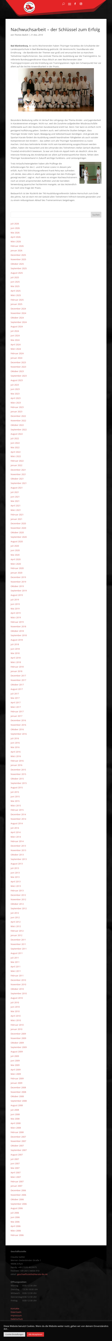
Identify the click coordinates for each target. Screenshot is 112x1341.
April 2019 (16, 613)
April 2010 (16, 1015)
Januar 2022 (16, 465)
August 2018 (17, 639)
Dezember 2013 (18, 845)
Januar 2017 (16, 716)
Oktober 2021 (17, 478)
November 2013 (18, 850)
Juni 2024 (15, 335)
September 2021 (19, 483)
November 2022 (18, 420)
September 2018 (19, 635)
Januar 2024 (16, 358)
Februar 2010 (17, 1024)
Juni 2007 (15, 1163)
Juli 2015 (15, 792)
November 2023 (18, 366)
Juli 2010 (15, 1002)
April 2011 (16, 966)
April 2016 (16, 751)
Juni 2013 (15, 872)
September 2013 (19, 859)
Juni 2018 (15, 648)
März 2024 (16, 348)
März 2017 (16, 707)
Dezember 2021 (18, 469)
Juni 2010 (15, 1006)
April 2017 (16, 702)
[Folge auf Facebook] (75, 3)
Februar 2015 (17, 809)
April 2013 (16, 881)
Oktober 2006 (17, 1199)
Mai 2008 (15, 1118)
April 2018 (16, 657)
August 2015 (17, 787)
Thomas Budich (21, 34)
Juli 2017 (15, 693)
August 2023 (17, 380)
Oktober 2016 (17, 729)
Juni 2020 (15, 550)
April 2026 (16, 237)
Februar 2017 (17, 711)
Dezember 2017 (18, 675)
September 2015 (19, 783)
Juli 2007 (15, 1159)
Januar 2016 (16, 765)
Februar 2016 (17, 760)
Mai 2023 (15, 393)
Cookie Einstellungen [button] (14, 1334)
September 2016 (19, 733)
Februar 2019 (17, 622)
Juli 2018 (15, 644)
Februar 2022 (17, 460)
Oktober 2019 (17, 586)
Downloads (16, 1312)
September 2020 (19, 537)
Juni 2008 (15, 1114)
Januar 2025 (16, 304)
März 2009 (16, 1074)
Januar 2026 (16, 250)
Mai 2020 (15, 554)
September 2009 (19, 1047)
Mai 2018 (15, 653)
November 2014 (18, 819)
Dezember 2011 (18, 939)
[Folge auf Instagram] (81, 3)
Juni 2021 (15, 496)
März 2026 (16, 241)
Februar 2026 (17, 246)
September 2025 (19, 268)
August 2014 (17, 823)
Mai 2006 (15, 1221)
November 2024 (18, 313)
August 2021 (17, 487)
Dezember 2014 (18, 814)
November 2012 (18, 899)
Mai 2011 (15, 962)
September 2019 (19, 590)
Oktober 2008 (17, 1096)
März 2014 (16, 836)
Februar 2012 (17, 930)
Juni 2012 (15, 917)
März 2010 (16, 1020)
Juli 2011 (15, 957)
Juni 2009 (15, 1060)
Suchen (96, 214)
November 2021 (18, 474)
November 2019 (18, 581)
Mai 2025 (15, 286)
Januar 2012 (16, 935)
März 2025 (16, 295)
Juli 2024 (15, 331)
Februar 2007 (17, 1181)
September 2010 (19, 993)
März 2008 (16, 1127)
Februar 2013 (17, 890)
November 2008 (18, 1092)
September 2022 (19, 429)
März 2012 (16, 926)
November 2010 (18, 984)
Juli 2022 (15, 438)
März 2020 (16, 563)
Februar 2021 (17, 514)
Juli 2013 (15, 868)
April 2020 (16, 559)
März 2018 (16, 662)
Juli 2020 (15, 545)
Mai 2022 (15, 447)
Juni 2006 (15, 1217)
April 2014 (16, 832)
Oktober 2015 (17, 778)
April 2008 (16, 1123)
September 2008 (19, 1100)
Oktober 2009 (17, 1042)
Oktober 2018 (17, 631)
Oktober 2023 (17, 371)
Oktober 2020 (17, 532)
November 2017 (18, 680)
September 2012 (19, 908)
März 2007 (16, 1177)
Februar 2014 (17, 841)
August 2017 (17, 689)
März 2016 (16, 756)
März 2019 (16, 617)
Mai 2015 (15, 801)
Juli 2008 (15, 1109)
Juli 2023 (15, 384)
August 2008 (17, 1105)
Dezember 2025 (18, 255)
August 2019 (17, 595)
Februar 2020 (17, 568)
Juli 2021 (15, 492)
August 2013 (17, 863)
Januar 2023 (16, 411)
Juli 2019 (15, 599)
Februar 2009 (17, 1078)
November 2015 (18, 774)
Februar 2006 (17, 1235)
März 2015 (16, 805)
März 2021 (16, 510)
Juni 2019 (15, 604)
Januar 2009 (16, 1083)
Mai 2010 (15, 1011)
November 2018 (18, 626)
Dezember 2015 (18, 769)
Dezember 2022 (18, 416)
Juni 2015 (15, 796)
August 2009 (17, 1051)
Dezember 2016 (18, 720)
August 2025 (17, 272)
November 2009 (18, 1038)
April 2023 (16, 398)
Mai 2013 (15, 877)
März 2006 (16, 1230)
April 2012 (16, 921)
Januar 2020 (16, 572)
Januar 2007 (16, 1185)
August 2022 (17, 434)
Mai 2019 (15, 608)
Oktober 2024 (17, 317)
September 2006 (19, 1203)
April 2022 (16, 452)
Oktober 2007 (17, 1145)
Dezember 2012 (18, 895)
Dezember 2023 (18, 362)
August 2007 (17, 1154)
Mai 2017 (15, 698)
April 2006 (16, 1226)
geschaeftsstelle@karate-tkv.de (32, 1274)
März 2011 (16, 971)
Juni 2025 (15, 281)
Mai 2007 (15, 1168)
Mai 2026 (15, 232)
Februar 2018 (17, 666)
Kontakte (15, 1308)
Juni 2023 (15, 389)
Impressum (16, 1315)
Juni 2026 (15, 228)
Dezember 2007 (18, 1136)
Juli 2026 (15, 223)
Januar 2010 (16, 1029)
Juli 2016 (15, 738)
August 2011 (17, 953)
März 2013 (16, 886)
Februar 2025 (17, 299)
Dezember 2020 (18, 523)
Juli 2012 (15, 913)
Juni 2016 (15, 742)
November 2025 (18, 259)
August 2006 (17, 1208)
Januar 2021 (16, 519)
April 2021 (16, 505)
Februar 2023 (17, 407)
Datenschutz (17, 1319)
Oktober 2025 (17, 263)
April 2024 (16, 344)
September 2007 (19, 1150)
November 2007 (18, 1141)
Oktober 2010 (17, 989)
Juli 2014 (15, 828)
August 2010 (17, 998)
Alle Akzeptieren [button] (35, 1334)
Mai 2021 (15, 501)
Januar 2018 (16, 671)
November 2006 (18, 1194)
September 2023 (19, 375)
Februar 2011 (17, 975)
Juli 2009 (15, 1056)
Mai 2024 (15, 340)
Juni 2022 (15, 443)
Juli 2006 (15, 1212)
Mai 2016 (15, 747)
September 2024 (19, 322)
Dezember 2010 (18, 980)
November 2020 (18, 528)
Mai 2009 (15, 1065)
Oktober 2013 (17, 854)
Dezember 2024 (18, 308)
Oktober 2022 (17, 425)
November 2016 (18, 724)
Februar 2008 (17, 1132)
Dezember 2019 (18, 577)
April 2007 (16, 1172)
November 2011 (18, 944)
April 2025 (16, 290)
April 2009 (16, 1069)
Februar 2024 (17, 353)
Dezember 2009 (18, 1033)
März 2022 (16, 456)
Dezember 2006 (18, 1190)
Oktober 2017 (17, 684)
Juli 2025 (15, 277)
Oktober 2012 (17, 904)
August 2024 (17, 326)
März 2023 (16, 402)
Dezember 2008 (18, 1087)
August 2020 (17, 541)
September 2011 (19, 948)
